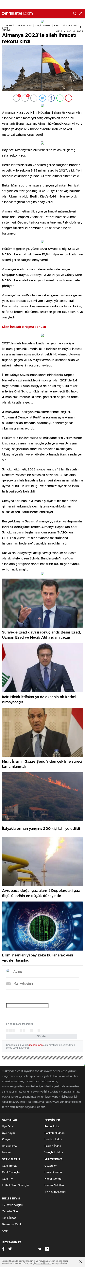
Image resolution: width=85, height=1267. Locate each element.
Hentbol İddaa (53, 1139)
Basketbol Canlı (12, 1224)
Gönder (42, 1036)
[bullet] (24, 1030)
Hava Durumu (53, 1172)
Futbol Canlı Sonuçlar (15, 1185)
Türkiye (6, 30)
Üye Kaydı (8, 1132)
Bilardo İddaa (52, 1145)
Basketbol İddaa (54, 1132)
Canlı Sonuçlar (11, 1172)
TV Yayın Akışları (55, 1191)
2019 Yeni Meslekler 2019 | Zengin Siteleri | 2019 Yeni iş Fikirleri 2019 (39, 27)
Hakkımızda (9, 1145)
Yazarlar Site (10, 1211)
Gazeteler (50, 1165)
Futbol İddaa (52, 1126)
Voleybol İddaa (53, 1152)
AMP (5, 1230)
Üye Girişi (8, 1126)
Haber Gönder (53, 1178)
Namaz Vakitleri (54, 1185)
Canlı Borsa (9, 1165)
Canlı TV (7, 1178)
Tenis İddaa (9, 1217)
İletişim (6, 1152)
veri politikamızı (43, 1263)
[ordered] (21, 1030)
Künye (6, 1139)
